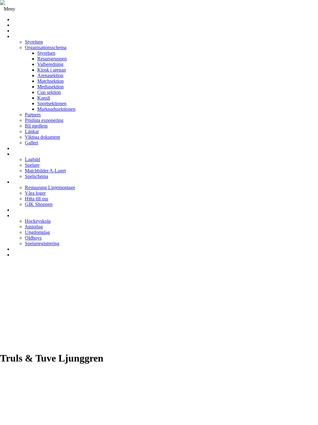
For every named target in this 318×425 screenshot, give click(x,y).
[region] (159, 307)
